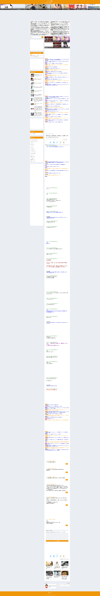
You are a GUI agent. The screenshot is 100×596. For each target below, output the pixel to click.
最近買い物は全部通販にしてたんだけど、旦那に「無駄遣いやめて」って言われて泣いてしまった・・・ (40, 23)
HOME (50, 592)
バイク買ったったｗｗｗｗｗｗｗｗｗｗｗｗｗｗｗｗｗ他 (58, 30)
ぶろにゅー (32, 142)
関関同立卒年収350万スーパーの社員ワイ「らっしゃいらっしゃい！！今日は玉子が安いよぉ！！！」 (36, 56)
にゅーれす (32, 145)
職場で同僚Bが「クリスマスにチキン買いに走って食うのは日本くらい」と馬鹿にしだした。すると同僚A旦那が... (39, 30)
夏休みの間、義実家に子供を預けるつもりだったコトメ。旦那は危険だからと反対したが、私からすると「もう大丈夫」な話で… (40, 31)
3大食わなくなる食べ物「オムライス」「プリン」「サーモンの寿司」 (59, 23)
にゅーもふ (32, 147)
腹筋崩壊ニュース (33, 159)
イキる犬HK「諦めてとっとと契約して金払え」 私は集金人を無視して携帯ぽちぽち (39, 33)
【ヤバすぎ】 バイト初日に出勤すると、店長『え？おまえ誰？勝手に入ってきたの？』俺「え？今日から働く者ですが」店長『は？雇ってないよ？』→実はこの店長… (40, 28)
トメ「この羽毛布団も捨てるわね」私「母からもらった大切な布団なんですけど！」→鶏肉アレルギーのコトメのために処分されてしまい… (59, 31)
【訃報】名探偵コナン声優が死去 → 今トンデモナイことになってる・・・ (60, 24)
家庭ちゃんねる (33, 156)
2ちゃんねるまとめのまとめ (34, 139)
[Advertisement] (50, 15)
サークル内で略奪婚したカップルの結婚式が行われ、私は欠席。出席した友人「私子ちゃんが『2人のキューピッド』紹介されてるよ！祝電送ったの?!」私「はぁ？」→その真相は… (40, 25)
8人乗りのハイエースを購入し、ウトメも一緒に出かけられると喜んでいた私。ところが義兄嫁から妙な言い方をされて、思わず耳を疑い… (39, 34)
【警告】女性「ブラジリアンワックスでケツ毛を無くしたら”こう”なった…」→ (59, 25)
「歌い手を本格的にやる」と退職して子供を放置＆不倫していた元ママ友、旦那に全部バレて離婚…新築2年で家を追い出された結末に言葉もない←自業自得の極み (59, 29)
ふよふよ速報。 (50, 1)
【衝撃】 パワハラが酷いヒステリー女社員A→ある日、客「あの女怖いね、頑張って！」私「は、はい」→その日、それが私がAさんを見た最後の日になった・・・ (40, 22)
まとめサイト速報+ (33, 153)
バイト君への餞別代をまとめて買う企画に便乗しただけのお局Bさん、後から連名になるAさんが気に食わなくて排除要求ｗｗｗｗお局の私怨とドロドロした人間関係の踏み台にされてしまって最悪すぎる (59, 27)
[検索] (42, 37)
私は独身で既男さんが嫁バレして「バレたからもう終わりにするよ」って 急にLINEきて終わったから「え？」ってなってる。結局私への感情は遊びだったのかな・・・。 (60, 22)
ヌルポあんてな (33, 150)
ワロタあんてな (33, 148)
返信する (66, 472)
